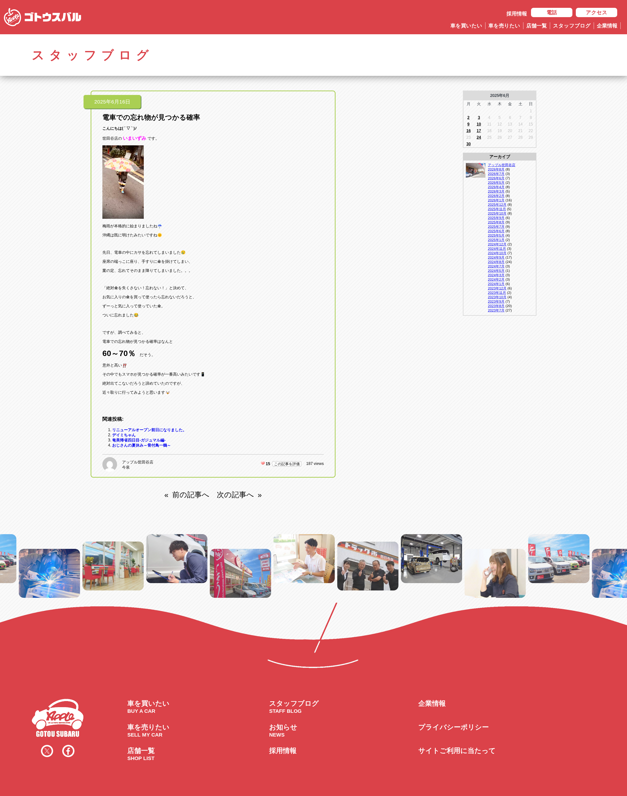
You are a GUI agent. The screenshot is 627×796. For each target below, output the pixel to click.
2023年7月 (496, 310)
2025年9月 (496, 218)
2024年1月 (496, 284)
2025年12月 (497, 205)
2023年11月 (497, 293)
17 (479, 131)
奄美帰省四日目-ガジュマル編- (139, 440)
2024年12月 (497, 244)
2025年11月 (497, 209)
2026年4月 (496, 187)
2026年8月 (496, 169)
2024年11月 (497, 249)
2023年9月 (496, 301)
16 (468, 131)
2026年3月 (496, 191)
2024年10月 (497, 253)
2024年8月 (496, 262)
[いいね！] (263, 463)
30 (468, 144)
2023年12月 (497, 288)
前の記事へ (190, 495)
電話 (552, 12)
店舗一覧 (536, 25)
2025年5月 (496, 235)
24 (479, 137)
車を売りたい (504, 25)
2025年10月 (497, 213)
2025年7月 (496, 227)
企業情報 (607, 25)
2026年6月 (496, 178)
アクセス (596, 12)
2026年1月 (496, 200)
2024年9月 (496, 257)
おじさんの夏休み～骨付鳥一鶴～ (141, 445)
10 (479, 124)
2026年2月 (496, 196)
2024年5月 (496, 271)
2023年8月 (496, 306)
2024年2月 (496, 279)
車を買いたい (466, 25)
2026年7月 (496, 174)
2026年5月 (496, 183)
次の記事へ (235, 495)
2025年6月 (496, 231)
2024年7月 (496, 266)
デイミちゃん (124, 435)
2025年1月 (496, 240)
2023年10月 (497, 297)
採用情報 (516, 13)
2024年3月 (496, 275)
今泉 (126, 467)
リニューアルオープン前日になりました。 (149, 430)
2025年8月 (496, 222)
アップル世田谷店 (137, 462)
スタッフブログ (572, 25)
